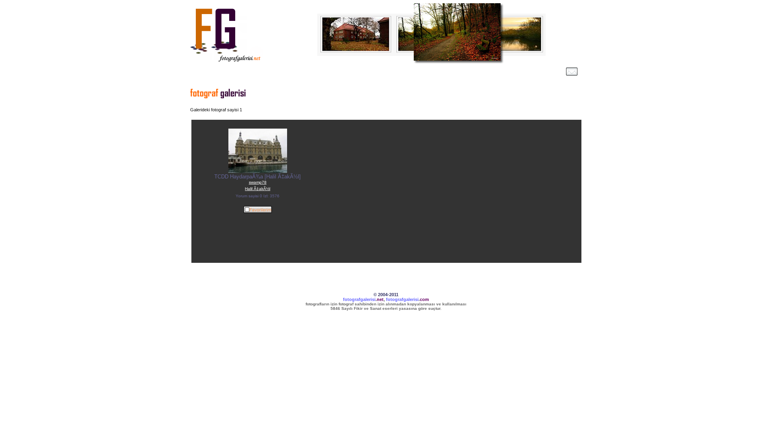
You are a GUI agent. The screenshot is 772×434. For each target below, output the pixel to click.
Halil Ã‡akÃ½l (257, 188)
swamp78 (258, 182)
